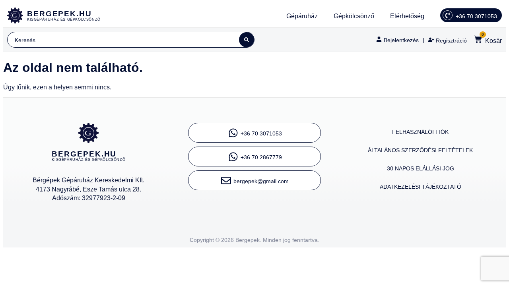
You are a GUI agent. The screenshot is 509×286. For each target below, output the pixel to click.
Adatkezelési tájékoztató (420, 187)
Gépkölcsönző (354, 16)
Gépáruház (302, 16)
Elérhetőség (407, 16)
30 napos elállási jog (420, 168)
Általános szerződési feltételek (420, 150)
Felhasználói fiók (420, 132)
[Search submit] (246, 39)
